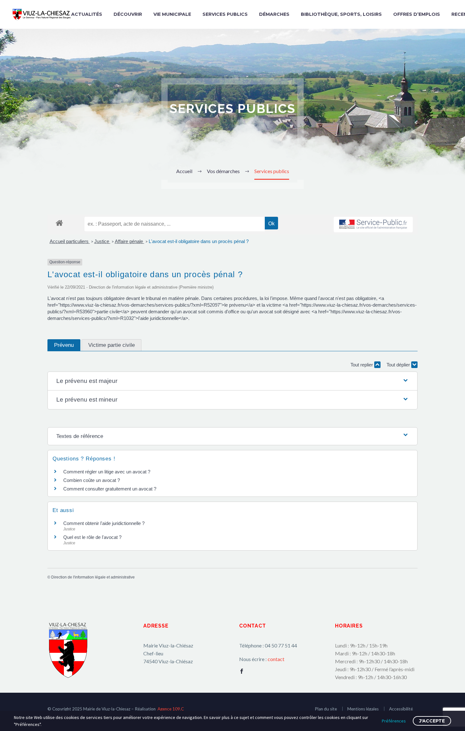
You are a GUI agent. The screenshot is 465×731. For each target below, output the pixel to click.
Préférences (394, 721)
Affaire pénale (129, 241)
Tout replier (362, 364)
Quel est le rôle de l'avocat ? (92, 537)
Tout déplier (399, 364)
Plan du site (326, 708)
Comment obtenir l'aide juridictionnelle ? (104, 523)
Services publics (225, 14)
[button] (233, 381)
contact (276, 659)
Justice (102, 241)
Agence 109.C (171, 708)
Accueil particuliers (70, 241)
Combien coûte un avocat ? (91, 480)
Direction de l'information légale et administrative (93, 577)
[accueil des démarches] (59, 222)
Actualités (86, 14)
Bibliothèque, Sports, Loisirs (341, 14)
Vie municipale (172, 14)
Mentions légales (363, 708)
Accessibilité (401, 708)
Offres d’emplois (416, 14)
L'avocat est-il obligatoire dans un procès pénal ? (199, 241)
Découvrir (128, 14)
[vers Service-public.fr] (373, 224)
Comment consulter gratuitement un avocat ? (109, 488)
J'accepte (432, 721)
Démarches (274, 14)
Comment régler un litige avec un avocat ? (106, 471)
